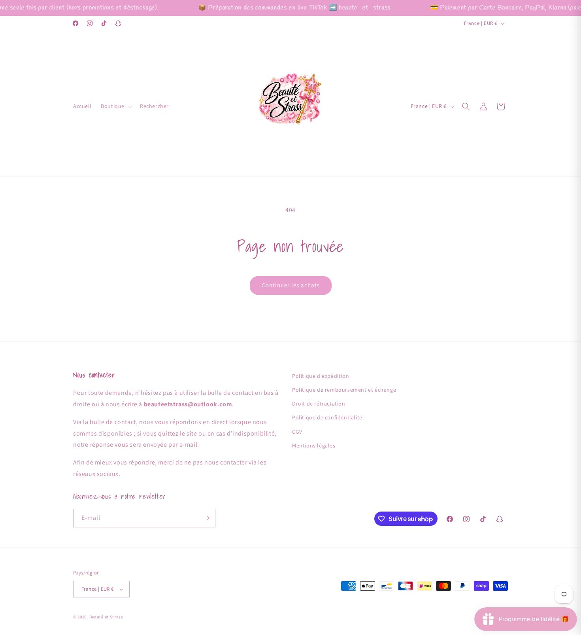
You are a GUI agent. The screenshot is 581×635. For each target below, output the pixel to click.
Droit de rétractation (318, 403)
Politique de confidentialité (327, 417)
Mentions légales (314, 445)
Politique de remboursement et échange (344, 389)
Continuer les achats (291, 285)
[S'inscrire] (206, 518)
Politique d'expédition (320, 375)
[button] (115, 106)
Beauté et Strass (106, 617)
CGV (297, 431)
